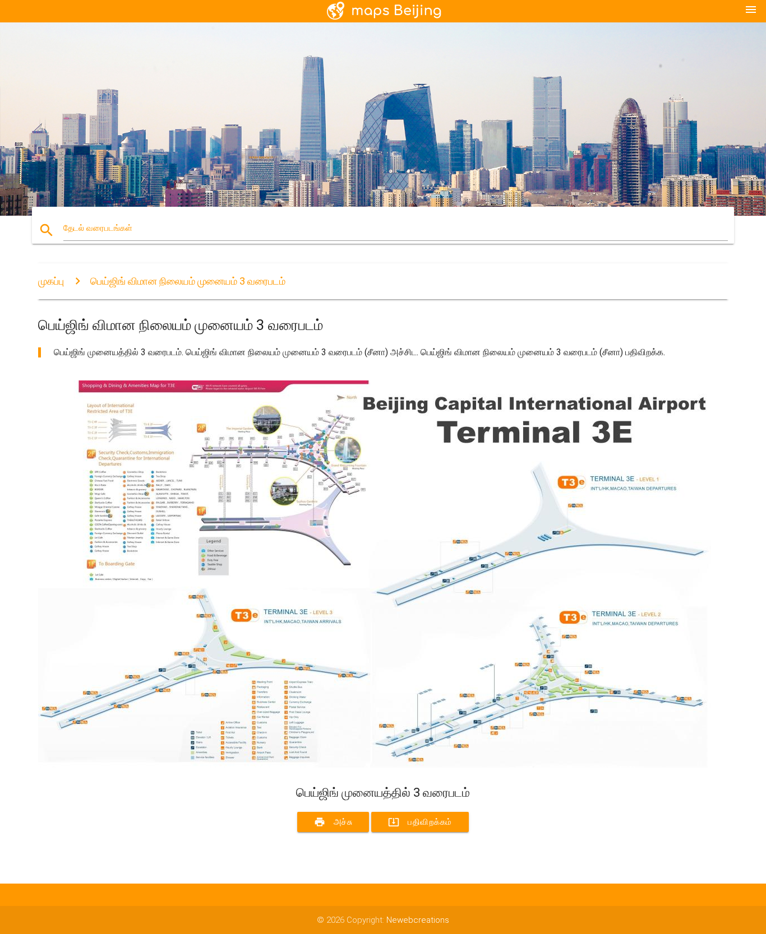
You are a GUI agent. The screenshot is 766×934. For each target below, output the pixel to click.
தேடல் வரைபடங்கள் (97, 228)
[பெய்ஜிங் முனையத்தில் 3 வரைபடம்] (374, 765)
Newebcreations (417, 920)
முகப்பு (51, 281)
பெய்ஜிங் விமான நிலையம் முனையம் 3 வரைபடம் (187, 281)
